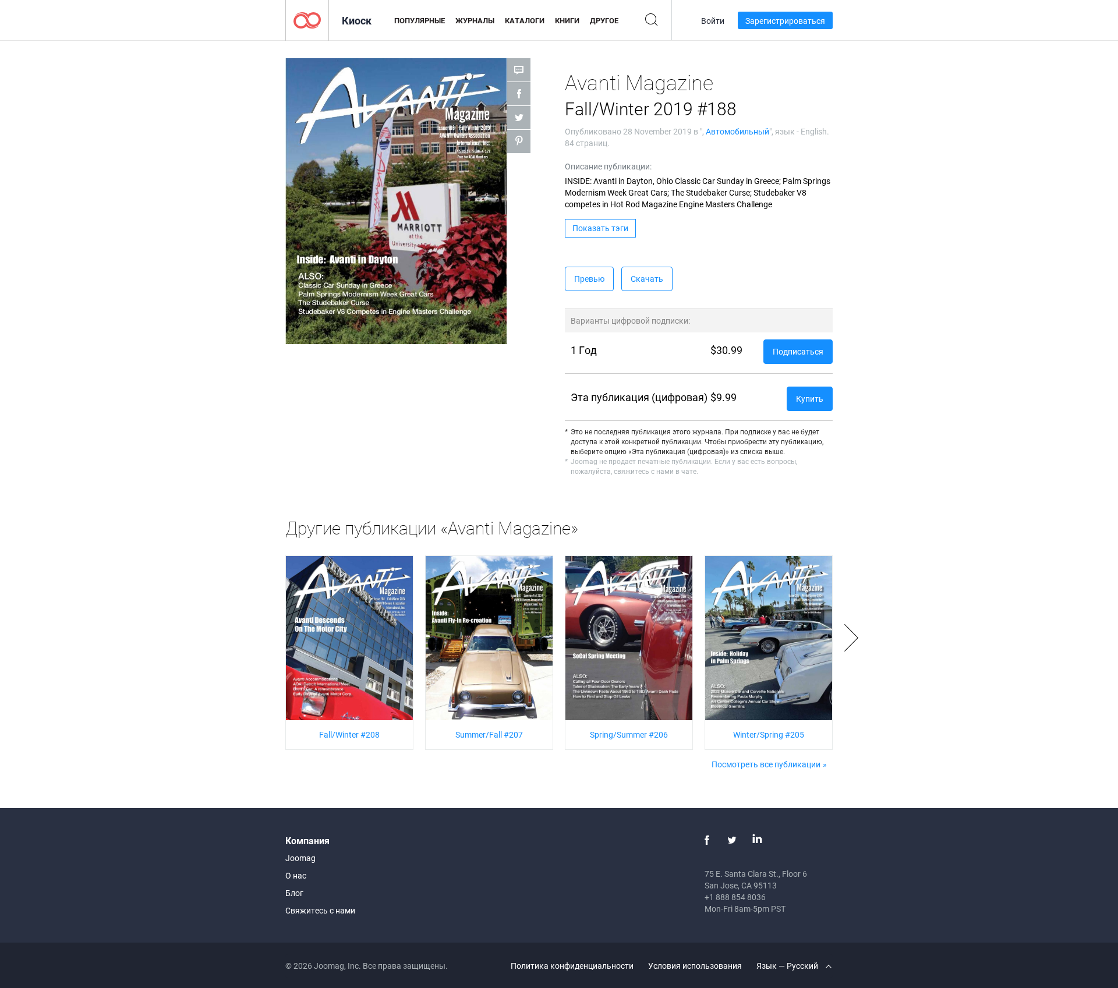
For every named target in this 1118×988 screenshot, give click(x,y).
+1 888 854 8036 (735, 896)
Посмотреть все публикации (766, 764)
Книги (567, 20)
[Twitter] (732, 840)
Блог (294, 892)
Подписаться (798, 351)
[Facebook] (707, 840)
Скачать (647, 278)
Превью (589, 278)
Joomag (300, 857)
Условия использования (695, 965)
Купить (809, 398)
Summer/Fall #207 (489, 734)
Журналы (474, 20)
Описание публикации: (608, 166)
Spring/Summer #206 (629, 734)
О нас (295, 875)
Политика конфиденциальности (572, 965)
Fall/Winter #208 (349, 734)
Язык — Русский (788, 965)
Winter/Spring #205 (768, 734)
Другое (604, 20)
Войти (712, 20)
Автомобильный (737, 131)
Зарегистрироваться (785, 20)
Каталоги (524, 20)
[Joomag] (307, 19)
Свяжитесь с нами (320, 910)
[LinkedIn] (757, 840)
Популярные (419, 20)
